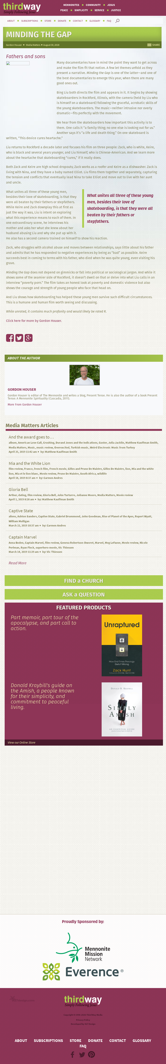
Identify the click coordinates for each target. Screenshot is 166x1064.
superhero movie (46, 548)
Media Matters (33, 45)
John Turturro (66, 495)
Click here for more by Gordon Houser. (34, 320)
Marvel (99, 543)
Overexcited (61, 447)
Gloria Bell (49, 495)
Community (93, 5)
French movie (57, 469)
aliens (12, 516)
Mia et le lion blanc (26, 474)
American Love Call (30, 443)
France (28, 469)
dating (22, 495)
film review (16, 469)
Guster (103, 443)
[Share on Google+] (26, 329)
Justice (116, 10)
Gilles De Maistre (113, 469)
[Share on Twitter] (17, 329)
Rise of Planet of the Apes (117, 516)
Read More (18, 563)
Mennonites (71, 5)
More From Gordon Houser (25, 404)
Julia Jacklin (116, 443)
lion (127, 469)
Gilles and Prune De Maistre (85, 469)
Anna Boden (16, 543)
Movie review (48, 474)
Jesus (111, 5)
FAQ (109, 20)
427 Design (90, 1024)
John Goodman (91, 516)
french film (41, 469)
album (13, 443)
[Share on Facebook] (7, 329)
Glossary (94, 20)
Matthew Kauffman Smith (141, 443)
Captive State (46, 516)
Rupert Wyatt (143, 516)
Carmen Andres (53, 478)
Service (99, 10)
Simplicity (81, 10)
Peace (64, 10)
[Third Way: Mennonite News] (22, 8)
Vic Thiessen (66, 548)
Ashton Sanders (27, 516)
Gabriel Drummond (68, 516)
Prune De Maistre (68, 474)
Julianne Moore (86, 495)
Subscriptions (29, 20)
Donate (62, 20)
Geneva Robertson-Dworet (77, 543)
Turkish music (79, 447)
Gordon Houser (14, 45)
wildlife (102, 474)
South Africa (88, 474)
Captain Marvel (34, 543)
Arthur (13, 495)
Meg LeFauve (112, 543)
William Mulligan (19, 521)
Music (31, 447)
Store (48, 20)
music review (44, 447)
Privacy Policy (83, 1019)
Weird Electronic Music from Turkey (112, 447)
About (11, 20)
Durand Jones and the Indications (76, 443)
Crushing (48, 443)
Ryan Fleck (27, 548)
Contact (78, 20)
